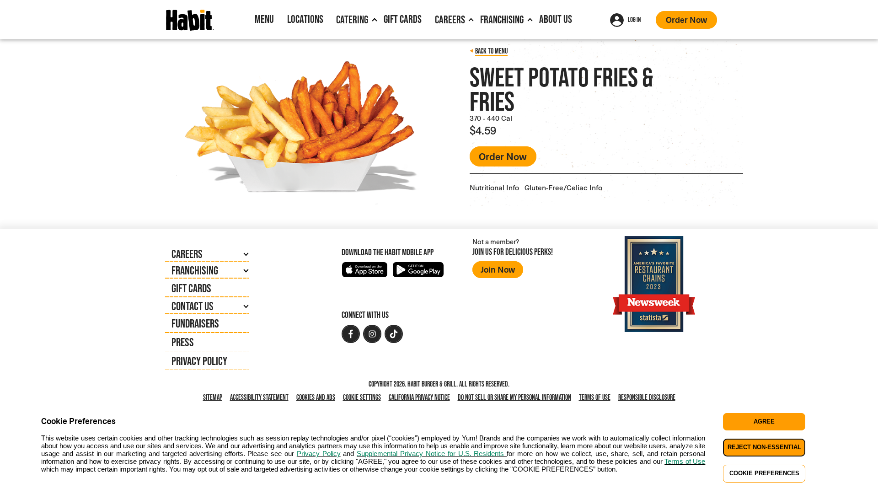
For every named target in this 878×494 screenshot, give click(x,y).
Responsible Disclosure (646, 397)
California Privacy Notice (421, 397)
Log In (634, 19)
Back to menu (491, 51)
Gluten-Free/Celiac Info (563, 187)
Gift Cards (403, 19)
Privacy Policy (199, 360)
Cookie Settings (362, 397)
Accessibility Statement (259, 397)
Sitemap (212, 397)
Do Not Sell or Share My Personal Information (516, 397)
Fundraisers (195, 323)
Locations (305, 19)
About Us (555, 19)
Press (182, 342)
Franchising (502, 19)
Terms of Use (594, 397)
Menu (264, 19)
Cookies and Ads (317, 397)
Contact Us (192, 305)
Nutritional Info (494, 187)
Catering (352, 19)
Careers (450, 19)
